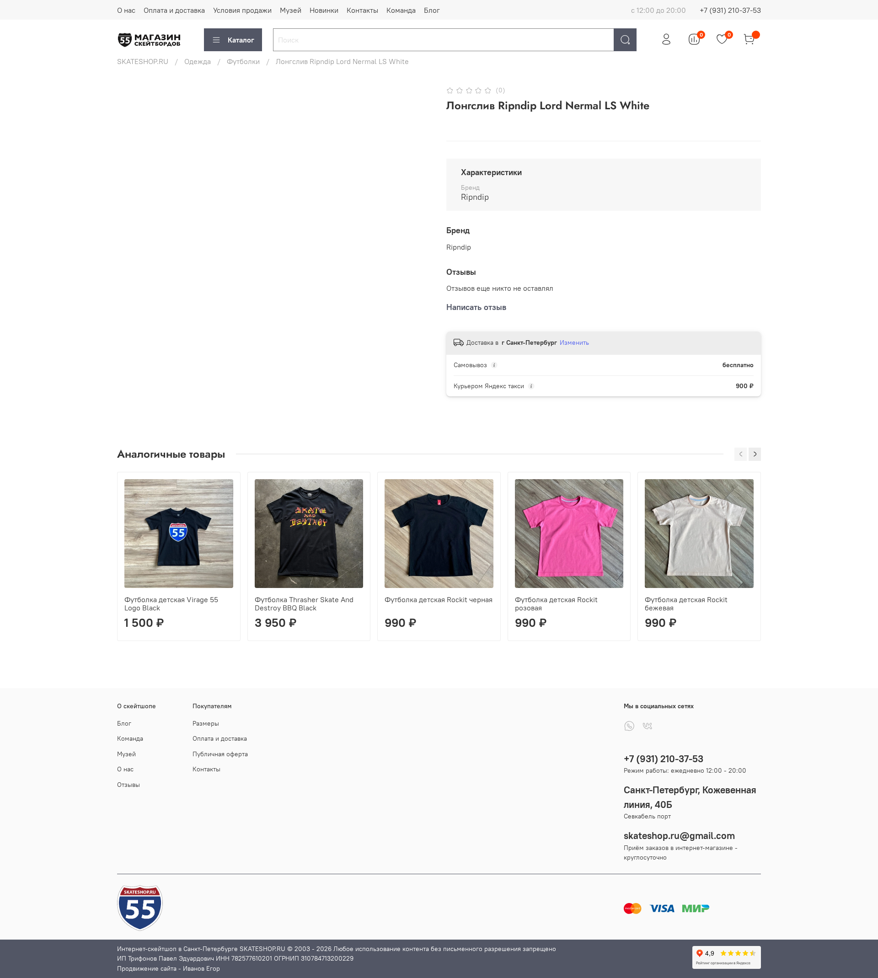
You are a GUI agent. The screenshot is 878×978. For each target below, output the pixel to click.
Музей (290, 10)
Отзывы (128, 784)
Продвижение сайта (147, 968)
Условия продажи (242, 10)
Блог (432, 10)
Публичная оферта (220, 754)
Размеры (206, 723)
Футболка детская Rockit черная (439, 599)
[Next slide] (417, 84)
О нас (126, 10)
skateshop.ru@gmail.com (679, 835)
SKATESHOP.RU (142, 61)
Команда (401, 10)
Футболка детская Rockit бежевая (686, 603)
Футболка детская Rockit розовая (556, 603)
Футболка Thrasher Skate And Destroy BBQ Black (304, 603)
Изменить (574, 342)
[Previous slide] (132, 84)
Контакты (362, 10)
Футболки (243, 61)
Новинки (324, 10)
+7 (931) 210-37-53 (730, 10)
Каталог (241, 39)
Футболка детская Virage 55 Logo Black (171, 603)
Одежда (197, 61)
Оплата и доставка (174, 10)
